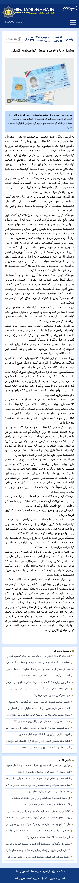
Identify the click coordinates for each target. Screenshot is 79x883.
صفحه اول (58, 871)
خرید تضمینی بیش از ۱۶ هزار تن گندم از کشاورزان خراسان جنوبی (38, 728)
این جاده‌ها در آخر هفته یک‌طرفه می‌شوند (48, 838)
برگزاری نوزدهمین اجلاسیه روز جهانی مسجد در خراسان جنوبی (38, 766)
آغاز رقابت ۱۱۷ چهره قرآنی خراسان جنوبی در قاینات (44, 772)
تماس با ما (22, 871)
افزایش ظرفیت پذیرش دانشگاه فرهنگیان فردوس (44, 735)
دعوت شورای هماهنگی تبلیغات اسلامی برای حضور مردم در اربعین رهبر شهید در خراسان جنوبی (38, 857)
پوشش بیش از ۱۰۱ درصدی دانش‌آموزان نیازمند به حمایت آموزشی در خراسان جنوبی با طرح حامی (38, 669)
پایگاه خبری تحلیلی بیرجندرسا (44, 137)
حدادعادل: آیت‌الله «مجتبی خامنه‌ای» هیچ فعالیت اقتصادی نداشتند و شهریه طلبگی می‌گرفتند (38, 663)
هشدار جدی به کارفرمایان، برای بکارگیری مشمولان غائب (41, 722)
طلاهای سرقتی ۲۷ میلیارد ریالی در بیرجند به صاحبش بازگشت (38, 831)
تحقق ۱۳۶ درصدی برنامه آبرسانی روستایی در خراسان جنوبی (39, 689)
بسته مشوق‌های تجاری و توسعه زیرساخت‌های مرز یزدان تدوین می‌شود (38, 715)
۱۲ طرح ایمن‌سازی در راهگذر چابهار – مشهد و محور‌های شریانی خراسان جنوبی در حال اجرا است (38, 851)
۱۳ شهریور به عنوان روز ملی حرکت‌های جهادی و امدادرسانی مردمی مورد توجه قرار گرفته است (38, 811)
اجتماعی (69, 39)
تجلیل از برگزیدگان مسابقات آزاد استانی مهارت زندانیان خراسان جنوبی (38, 844)
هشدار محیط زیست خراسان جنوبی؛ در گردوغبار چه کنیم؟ (39, 702)
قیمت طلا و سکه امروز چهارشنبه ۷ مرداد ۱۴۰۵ (45, 748)
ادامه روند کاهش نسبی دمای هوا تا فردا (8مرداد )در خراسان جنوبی (38, 741)
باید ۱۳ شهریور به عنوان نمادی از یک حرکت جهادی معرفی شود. (38, 824)
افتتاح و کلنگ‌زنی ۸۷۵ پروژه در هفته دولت (47, 805)
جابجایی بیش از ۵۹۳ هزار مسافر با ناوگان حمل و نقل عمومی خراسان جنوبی (38, 682)
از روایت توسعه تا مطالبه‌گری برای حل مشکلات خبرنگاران (40, 798)
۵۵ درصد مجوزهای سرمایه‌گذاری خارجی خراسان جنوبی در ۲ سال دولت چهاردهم (38, 785)
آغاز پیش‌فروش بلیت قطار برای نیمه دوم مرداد (45, 676)
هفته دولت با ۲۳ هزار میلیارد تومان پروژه (48, 792)
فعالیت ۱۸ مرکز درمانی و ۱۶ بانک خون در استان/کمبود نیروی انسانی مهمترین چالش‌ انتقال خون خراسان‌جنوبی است (38, 656)
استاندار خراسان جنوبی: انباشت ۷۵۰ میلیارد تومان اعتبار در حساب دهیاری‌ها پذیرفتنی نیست (38, 709)
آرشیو (46, 871)
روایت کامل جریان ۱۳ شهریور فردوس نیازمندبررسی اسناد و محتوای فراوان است (38, 818)
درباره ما (36, 871)
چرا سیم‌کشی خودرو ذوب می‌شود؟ (52, 696)
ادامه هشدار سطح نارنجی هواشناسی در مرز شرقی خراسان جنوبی (38, 779)
